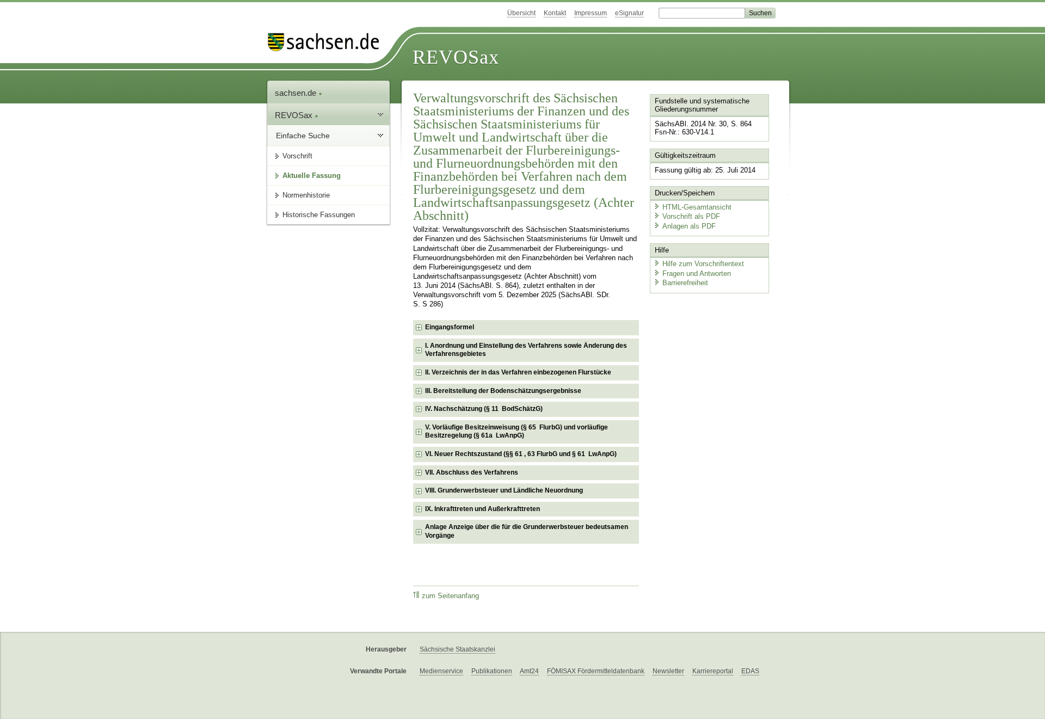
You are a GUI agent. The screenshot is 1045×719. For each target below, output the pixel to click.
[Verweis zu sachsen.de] (328, 42)
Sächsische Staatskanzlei (457, 649)
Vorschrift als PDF (691, 216)
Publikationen (491, 671)
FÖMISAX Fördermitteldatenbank (595, 671)
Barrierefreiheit (685, 283)
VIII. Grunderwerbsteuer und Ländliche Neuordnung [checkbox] (504, 490)
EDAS (750, 671)
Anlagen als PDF (689, 226)
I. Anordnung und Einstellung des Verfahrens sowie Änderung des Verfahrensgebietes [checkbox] (526, 350)
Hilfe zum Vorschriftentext (703, 264)
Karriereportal (712, 671)
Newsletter (668, 671)
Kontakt (555, 13)
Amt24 (529, 671)
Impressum (590, 13)
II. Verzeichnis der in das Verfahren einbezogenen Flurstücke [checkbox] (518, 372)
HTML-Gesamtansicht (697, 207)
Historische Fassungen (318, 215)
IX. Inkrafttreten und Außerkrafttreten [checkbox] (482, 509)
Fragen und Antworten (696, 273)
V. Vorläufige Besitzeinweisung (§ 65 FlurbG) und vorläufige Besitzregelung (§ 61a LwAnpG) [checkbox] (516, 431)
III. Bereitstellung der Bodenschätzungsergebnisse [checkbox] (503, 391)
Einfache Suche (303, 135)
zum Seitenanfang (450, 596)
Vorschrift (297, 156)
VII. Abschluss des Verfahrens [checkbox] (471, 472)
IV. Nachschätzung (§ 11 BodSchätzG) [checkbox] (484, 409)
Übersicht (521, 13)
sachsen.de (296, 92)
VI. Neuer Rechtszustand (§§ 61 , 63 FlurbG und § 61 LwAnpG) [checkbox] (521, 454)
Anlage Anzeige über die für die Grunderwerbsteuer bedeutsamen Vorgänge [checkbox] (526, 531)
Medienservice (441, 671)
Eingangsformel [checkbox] (449, 327)
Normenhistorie (306, 195)
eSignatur (629, 13)
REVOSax (456, 57)
